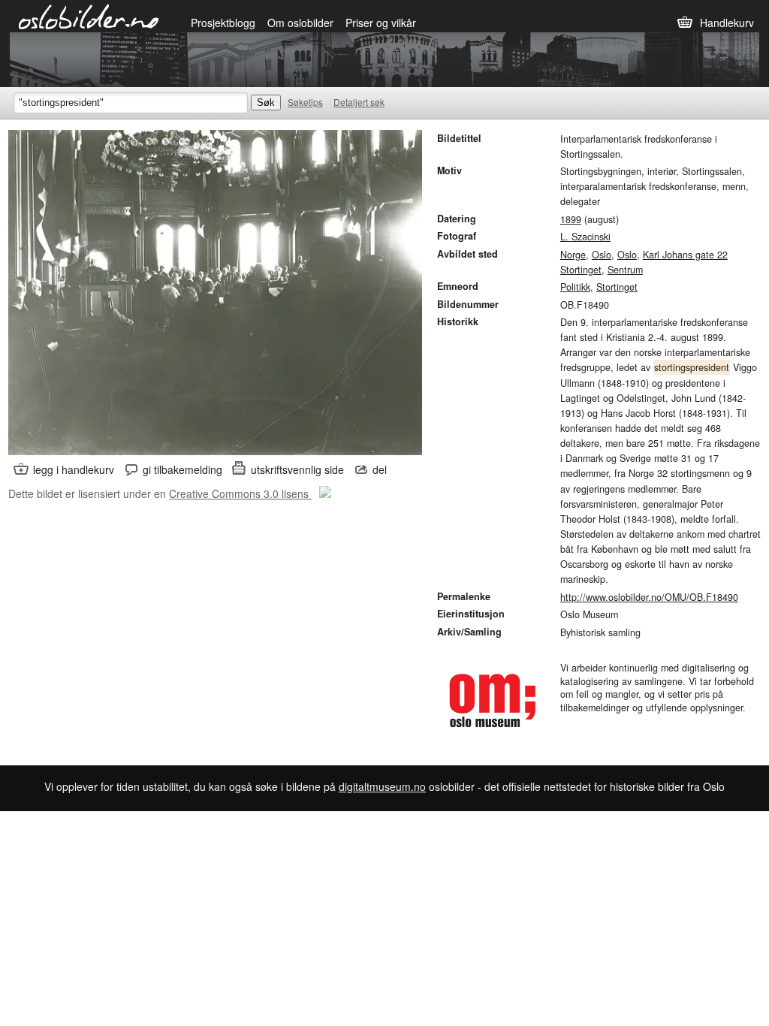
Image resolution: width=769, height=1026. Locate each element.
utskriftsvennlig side (297, 469)
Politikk (575, 287)
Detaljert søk (358, 101)
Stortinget (617, 287)
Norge (573, 254)
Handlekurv (727, 22)
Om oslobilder (300, 22)
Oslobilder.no (89, 16)
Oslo (601, 254)
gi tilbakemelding (182, 469)
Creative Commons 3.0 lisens (240, 493)
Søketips (305, 101)
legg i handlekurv (73, 469)
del (379, 469)
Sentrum (625, 269)
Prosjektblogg (223, 22)
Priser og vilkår (380, 22)
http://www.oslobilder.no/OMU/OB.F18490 (649, 597)
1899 (570, 219)
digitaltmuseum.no (382, 786)
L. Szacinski (585, 236)
